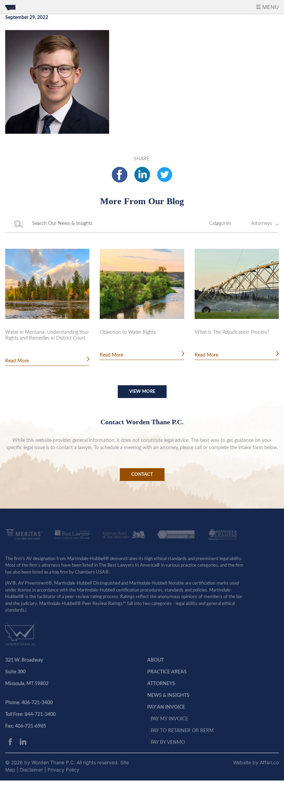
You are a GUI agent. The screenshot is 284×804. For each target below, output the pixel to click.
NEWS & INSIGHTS (168, 695)
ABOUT (155, 660)
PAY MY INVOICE (169, 719)
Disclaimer (32, 770)
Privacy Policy (63, 770)
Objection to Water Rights (128, 332)
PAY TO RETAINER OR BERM (182, 730)
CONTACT (142, 474)
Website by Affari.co (256, 762)
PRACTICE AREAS (167, 672)
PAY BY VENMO (168, 742)
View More (142, 391)
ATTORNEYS (161, 683)
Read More (17, 361)
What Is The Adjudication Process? (232, 332)
